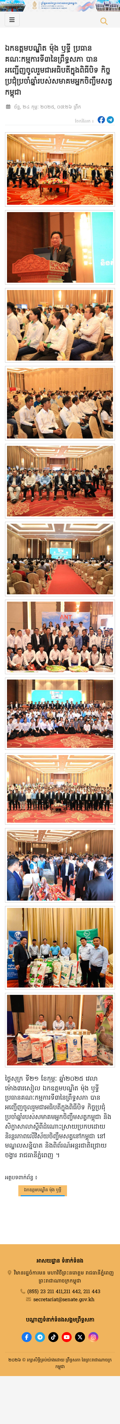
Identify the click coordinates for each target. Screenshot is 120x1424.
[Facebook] (27, 1337)
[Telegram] (40, 1337)
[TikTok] (53, 1337)
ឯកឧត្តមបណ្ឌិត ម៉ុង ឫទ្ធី (42, 1190)
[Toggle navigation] (12, 19)
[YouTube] (67, 1337)
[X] (80, 1337)
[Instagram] (93, 1337)
